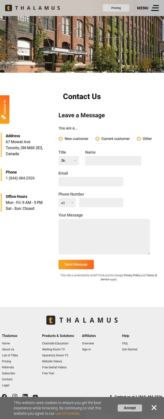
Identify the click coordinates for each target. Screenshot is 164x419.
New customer (76, 139)
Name (90, 152)
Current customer (115, 139)
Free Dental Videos (54, 367)
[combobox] (69, 160)
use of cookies (67, 413)
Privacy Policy (132, 275)
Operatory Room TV (55, 355)
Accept (130, 408)
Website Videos (52, 361)
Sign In (86, 349)
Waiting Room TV (53, 349)
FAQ (125, 343)
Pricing (116, 8)
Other (147, 139)
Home (6, 343)
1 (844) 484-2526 (20, 178)
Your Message (71, 215)
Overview (88, 343)
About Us (8, 349)
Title (62, 152)
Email (63, 173)
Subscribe (8, 373)
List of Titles (10, 355)
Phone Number (71, 194)
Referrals (8, 367)
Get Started (129, 349)
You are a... (68, 128)
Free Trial (48, 373)
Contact (7, 379)
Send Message (76, 264)
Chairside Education (55, 343)
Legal (5, 385)
